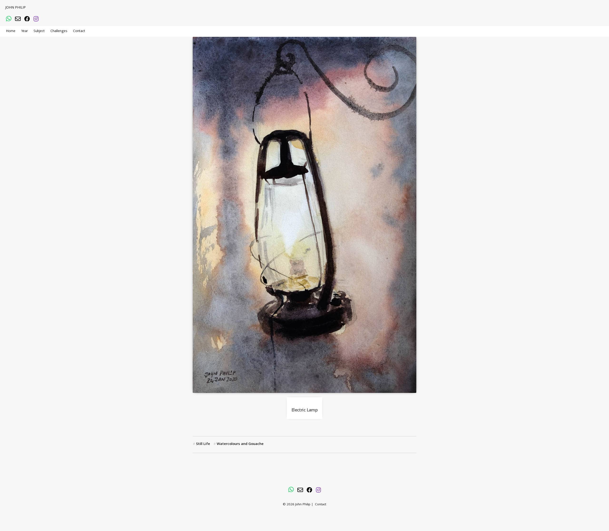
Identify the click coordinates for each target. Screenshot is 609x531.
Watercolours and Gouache (240, 444)
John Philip (15, 8)
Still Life (203, 444)
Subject (39, 31)
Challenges (58, 31)
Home (10, 31)
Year (24, 31)
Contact (79, 31)
